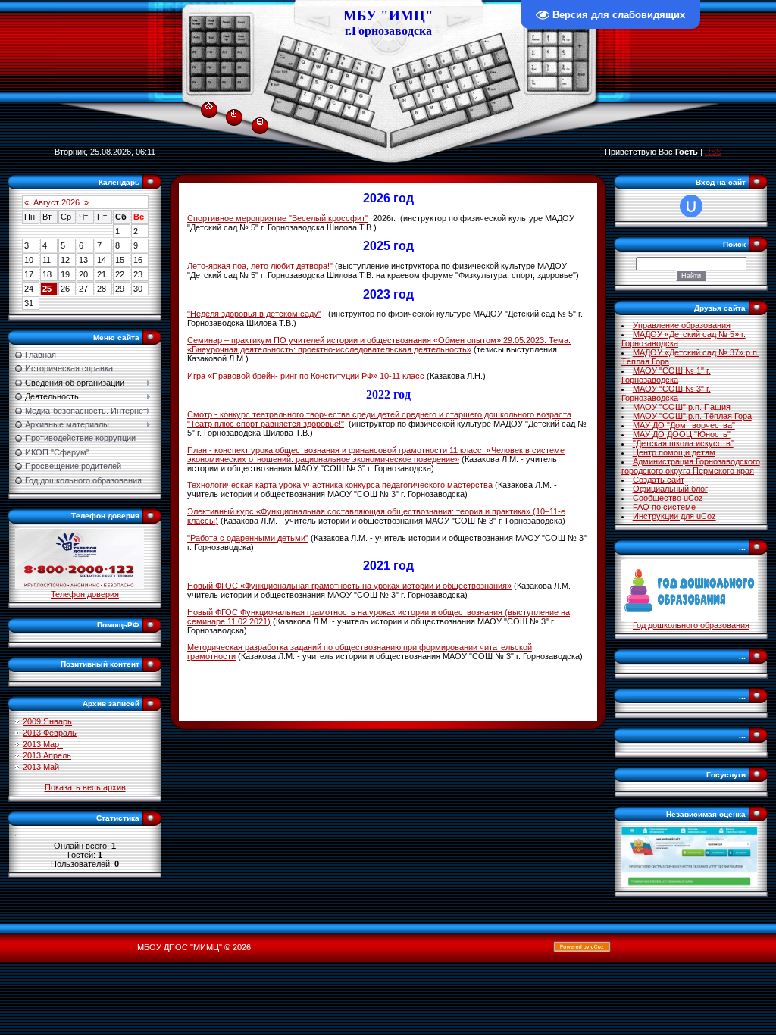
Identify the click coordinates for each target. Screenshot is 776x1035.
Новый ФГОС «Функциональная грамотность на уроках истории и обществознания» (349, 585)
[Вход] (233, 112)
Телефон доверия (85, 594)
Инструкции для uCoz (674, 516)
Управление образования (682, 325)
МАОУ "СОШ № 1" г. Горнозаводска (666, 375)
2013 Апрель (47, 755)
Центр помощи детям (674, 452)
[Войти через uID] (691, 206)
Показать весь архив (85, 787)
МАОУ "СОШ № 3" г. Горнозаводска (666, 393)
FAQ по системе (664, 506)
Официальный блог (670, 488)
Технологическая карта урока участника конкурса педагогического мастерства (340, 484)
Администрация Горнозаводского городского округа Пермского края (690, 466)
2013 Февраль (50, 732)
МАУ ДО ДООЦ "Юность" (682, 434)
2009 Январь (47, 721)
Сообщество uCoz (668, 497)
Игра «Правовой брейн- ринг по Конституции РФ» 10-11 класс (305, 375)
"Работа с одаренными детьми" (247, 538)
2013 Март (43, 744)
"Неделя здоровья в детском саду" (254, 313)
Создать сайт (658, 479)
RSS (713, 151)
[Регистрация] (260, 120)
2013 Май (41, 766)
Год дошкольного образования (691, 625)
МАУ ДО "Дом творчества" (684, 425)
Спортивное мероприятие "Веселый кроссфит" (277, 218)
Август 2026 (56, 202)
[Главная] (209, 103)
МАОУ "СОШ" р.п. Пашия (682, 406)
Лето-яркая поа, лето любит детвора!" (260, 265)
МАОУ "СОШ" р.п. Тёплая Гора (692, 416)
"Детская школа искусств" (683, 443)
